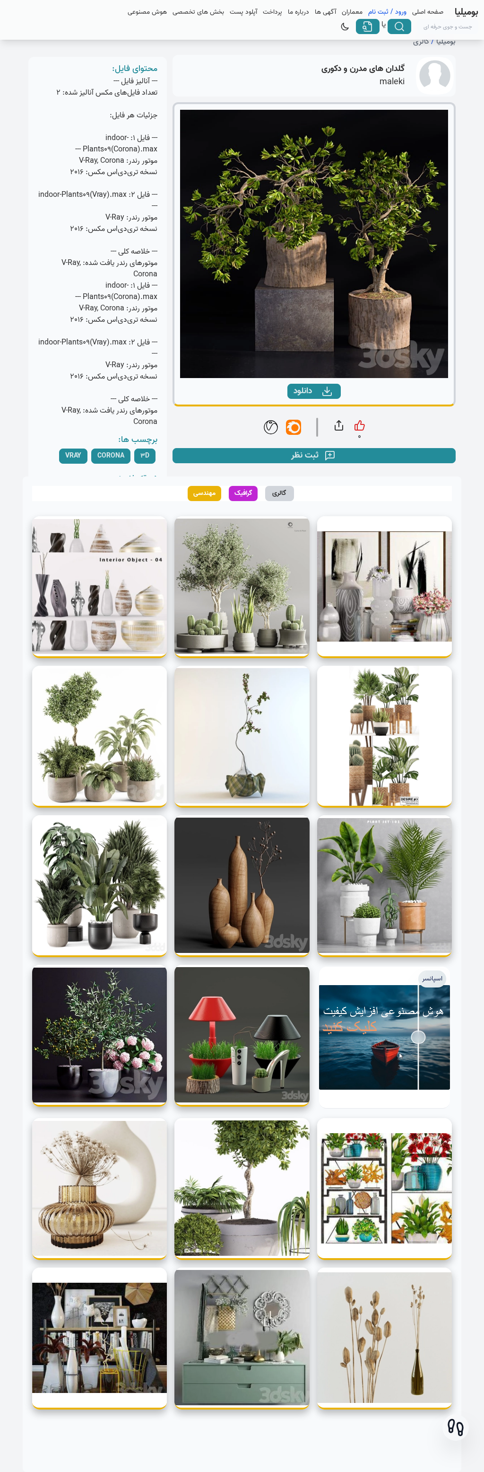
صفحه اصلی (427, 12)
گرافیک (243, 493)
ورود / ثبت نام (387, 12)
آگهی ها (325, 12)
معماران (352, 12)
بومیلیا (446, 41)
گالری (421, 41)
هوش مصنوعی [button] (147, 12)
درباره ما (298, 12)
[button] (455, 1427)
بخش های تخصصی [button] (198, 12)
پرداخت (272, 12)
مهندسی (204, 493)
